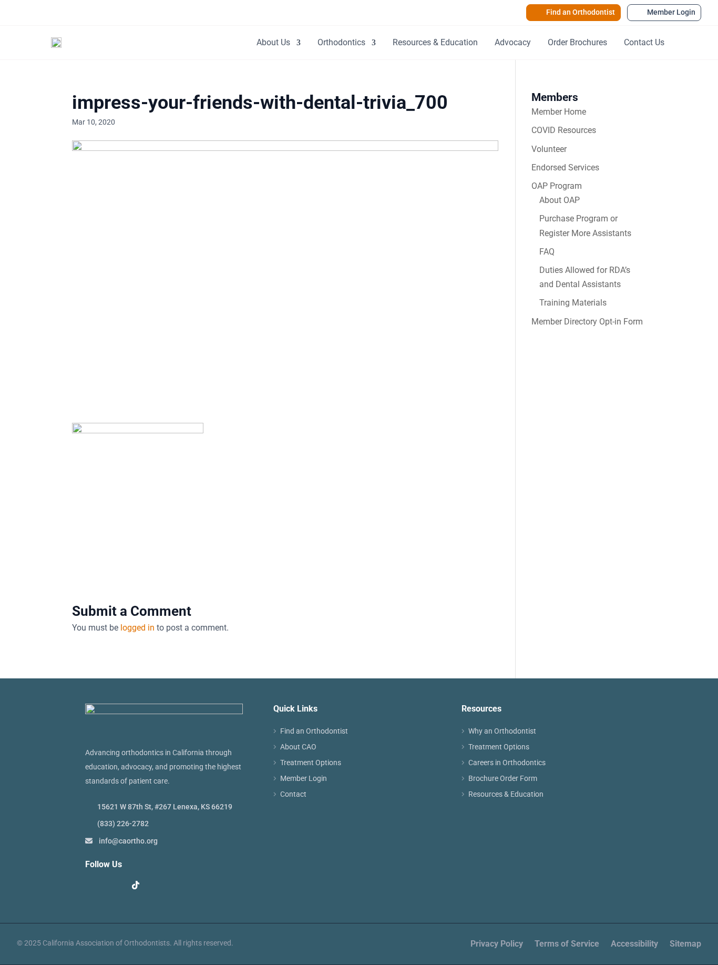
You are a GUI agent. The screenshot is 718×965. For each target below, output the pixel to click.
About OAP (559, 200)
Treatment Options (310, 763)
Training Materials (573, 303)
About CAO (298, 747)
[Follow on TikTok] (135, 885)
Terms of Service (567, 944)
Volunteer (549, 149)
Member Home (558, 112)
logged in (137, 628)
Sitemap (685, 944)
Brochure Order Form (502, 779)
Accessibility (634, 944)
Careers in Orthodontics (507, 763)
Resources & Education (435, 42)
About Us (273, 42)
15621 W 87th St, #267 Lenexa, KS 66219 (164, 807)
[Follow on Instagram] (114, 885)
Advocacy (513, 42)
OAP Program (556, 186)
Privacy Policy (496, 944)
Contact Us (644, 42)
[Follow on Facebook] (93, 885)
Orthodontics (341, 42)
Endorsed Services (565, 167)
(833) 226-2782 (123, 823)
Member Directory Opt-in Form (587, 322)
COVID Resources (563, 130)
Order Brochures (577, 42)
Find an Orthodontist (580, 12)
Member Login (671, 12)
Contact (293, 794)
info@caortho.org (128, 841)
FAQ (547, 252)
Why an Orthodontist (502, 731)
